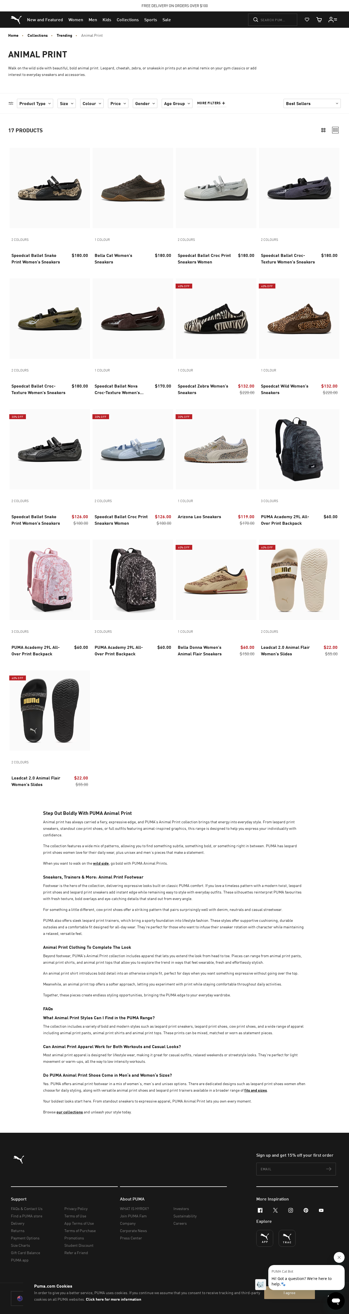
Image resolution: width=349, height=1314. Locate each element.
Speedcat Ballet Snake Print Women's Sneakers (35, 258)
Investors (181, 1208)
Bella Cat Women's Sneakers (113, 258)
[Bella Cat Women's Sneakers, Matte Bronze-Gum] (133, 188)
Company (128, 1223)
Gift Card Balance (25, 1252)
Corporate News (133, 1230)
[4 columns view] (335, 130)
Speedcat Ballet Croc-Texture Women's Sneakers (288, 258)
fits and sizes (255, 1090)
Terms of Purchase (80, 1230)
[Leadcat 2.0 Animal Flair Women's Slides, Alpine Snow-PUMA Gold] (299, 580)
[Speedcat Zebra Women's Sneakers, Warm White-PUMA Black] (216, 318)
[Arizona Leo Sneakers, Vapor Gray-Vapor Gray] (216, 449)
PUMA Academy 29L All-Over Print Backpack (285, 520)
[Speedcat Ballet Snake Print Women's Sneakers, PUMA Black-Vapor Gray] (50, 188)
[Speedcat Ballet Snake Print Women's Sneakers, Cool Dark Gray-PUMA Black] (50, 449)
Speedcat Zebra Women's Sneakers (203, 389)
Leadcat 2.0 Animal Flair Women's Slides (285, 650)
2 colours (20, 240)
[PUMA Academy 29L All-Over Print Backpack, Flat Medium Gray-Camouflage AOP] (299, 449)
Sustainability (185, 1216)
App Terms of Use (79, 1223)
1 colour (102, 240)
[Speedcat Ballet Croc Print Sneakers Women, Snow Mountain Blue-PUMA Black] (133, 449)
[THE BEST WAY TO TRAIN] (287, 1238)
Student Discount (79, 1245)
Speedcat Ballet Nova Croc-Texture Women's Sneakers (117, 389)
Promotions (74, 1238)
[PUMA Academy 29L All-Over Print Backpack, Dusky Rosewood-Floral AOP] (50, 580)
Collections (38, 35)
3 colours (269, 501)
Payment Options (25, 1238)
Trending (64, 35)
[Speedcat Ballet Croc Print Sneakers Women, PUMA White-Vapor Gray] (216, 188)
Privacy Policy (76, 1208)
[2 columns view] (323, 130)
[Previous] (15, 188)
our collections (69, 1112)
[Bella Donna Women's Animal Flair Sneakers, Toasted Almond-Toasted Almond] (216, 580)
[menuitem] (45, 19)
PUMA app (20, 1260)
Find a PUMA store (26, 1216)
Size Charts (20, 1245)
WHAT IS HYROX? (134, 1208)
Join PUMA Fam (133, 1216)
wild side (101, 863)
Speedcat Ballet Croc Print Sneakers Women (204, 258)
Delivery (17, 1223)
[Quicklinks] (333, 19)
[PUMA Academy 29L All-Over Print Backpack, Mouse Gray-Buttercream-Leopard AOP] (133, 580)
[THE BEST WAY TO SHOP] (264, 1238)
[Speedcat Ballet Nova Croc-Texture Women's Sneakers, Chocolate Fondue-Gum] (133, 318)
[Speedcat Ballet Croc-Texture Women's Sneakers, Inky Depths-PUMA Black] (299, 188)
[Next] (83, 188)
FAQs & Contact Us (27, 1208)
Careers (180, 1223)
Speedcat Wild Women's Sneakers (284, 389)
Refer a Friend (76, 1252)
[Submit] (255, 19)
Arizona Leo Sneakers (199, 516)
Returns (18, 1230)
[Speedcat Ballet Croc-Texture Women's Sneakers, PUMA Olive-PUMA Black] (50, 318)
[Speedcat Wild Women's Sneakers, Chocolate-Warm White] (299, 318)
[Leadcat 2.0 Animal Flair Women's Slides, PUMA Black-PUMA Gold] (50, 710)
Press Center (131, 1238)
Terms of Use (75, 1216)
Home (13, 35)
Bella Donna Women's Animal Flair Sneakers (200, 650)
